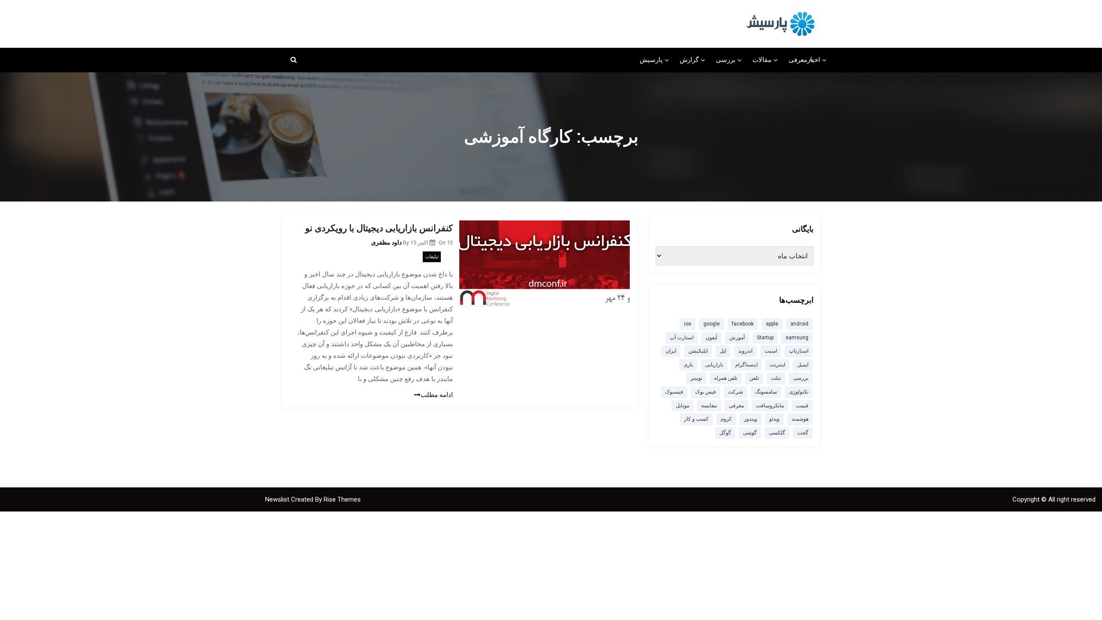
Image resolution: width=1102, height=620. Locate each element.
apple (772, 324)
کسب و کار (696, 419)
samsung (797, 338)
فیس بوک (705, 392)
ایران (671, 351)
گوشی (750, 433)
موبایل (682, 406)
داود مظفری (386, 242)
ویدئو (774, 419)
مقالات (761, 60)
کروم (726, 419)
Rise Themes (342, 499)
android (799, 324)
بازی (688, 365)
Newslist (278, 499)
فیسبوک (674, 392)
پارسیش (651, 60)
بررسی (725, 60)
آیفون (711, 338)
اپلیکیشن (698, 351)
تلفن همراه (725, 378)
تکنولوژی (798, 392)
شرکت (735, 392)
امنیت (771, 351)
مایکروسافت (770, 406)
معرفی (798, 60)
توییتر (696, 378)
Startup (765, 338)
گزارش (689, 60)
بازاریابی (714, 365)
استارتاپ (798, 351)
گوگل (725, 433)
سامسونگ (766, 392)
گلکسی (777, 433)
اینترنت (777, 365)
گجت (802, 433)
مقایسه (709, 406)
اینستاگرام (746, 365)
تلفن (754, 378)
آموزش (737, 338)
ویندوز (750, 419)
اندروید (745, 351)
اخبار (813, 60)
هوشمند (800, 419)
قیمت (802, 406)
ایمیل (802, 365)
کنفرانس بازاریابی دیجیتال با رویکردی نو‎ (379, 228)
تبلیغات (432, 257)
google (711, 324)
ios (687, 324)
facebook (743, 324)
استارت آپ (681, 338)
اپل (723, 351)
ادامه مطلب (437, 395)
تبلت (776, 378)
